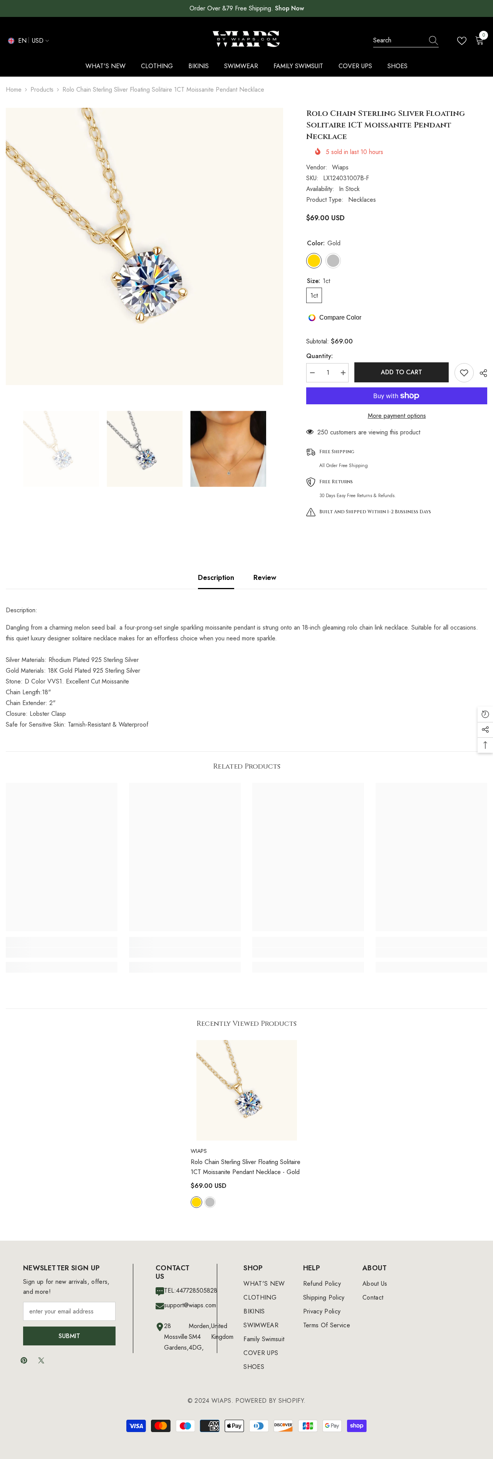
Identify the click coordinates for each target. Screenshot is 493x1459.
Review (264, 578)
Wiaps (340, 167)
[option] (144, 246)
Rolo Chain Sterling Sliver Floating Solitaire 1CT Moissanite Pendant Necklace (245, 1166)
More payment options (397, 415)
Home (14, 89)
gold (196, 1202)
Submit (69, 1336)
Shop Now (289, 8)
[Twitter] (41, 1360)
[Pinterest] (24, 1360)
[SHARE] (480, 373)
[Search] (406, 40)
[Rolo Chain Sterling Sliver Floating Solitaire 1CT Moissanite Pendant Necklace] (246, 1090)
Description (216, 578)
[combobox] (398, 40)
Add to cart (401, 372)
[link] (61, 953)
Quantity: (319, 356)
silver (210, 1202)
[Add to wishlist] (464, 372)
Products (42, 89)
